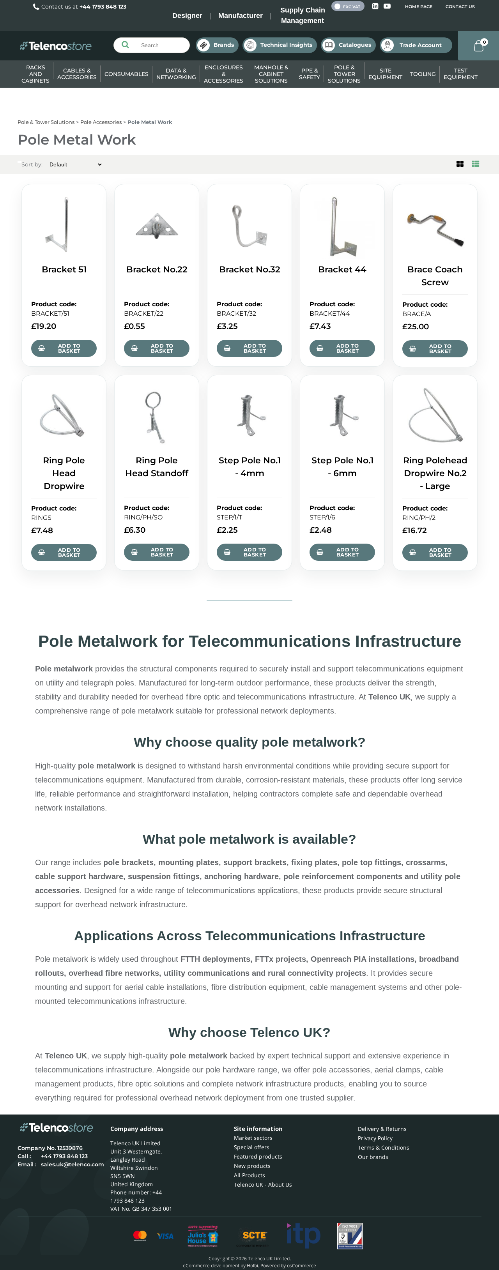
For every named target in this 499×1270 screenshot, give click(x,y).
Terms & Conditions (383, 1147)
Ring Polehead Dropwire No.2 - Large (435, 473)
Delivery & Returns (382, 1128)
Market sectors (253, 1137)
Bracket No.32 (249, 269)
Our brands (373, 1156)
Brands (224, 44)
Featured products (258, 1156)
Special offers (251, 1147)
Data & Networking (176, 74)
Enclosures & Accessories (223, 74)
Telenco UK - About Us (263, 1184)
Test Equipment (461, 74)
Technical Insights (286, 44)
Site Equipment (385, 74)
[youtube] (387, 6)
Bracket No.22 (157, 269)
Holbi (252, 1265)
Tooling (423, 74)
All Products (249, 1175)
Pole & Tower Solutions (344, 74)
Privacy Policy (375, 1138)
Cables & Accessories (77, 74)
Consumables (126, 74)
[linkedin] (376, 6)
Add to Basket (69, 348)
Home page (418, 6)
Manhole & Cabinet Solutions (271, 74)
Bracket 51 (64, 269)
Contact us (460, 6)
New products (252, 1165)
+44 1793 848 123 (103, 6)
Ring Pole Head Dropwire (64, 473)
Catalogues (355, 44)
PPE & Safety (309, 74)
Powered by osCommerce (288, 1265)
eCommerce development (211, 1265)
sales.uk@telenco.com (72, 1164)
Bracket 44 (342, 269)
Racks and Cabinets (35, 74)
